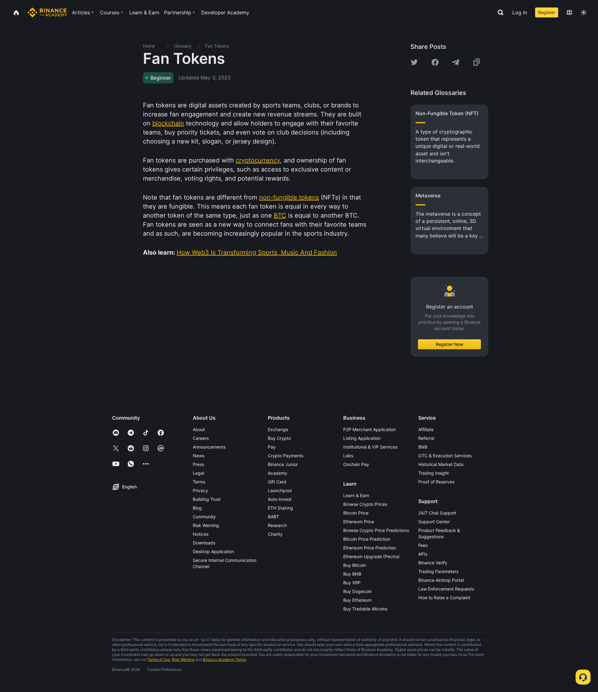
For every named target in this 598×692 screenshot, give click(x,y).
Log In (519, 12)
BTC (280, 215)
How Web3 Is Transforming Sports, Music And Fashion (257, 252)
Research (277, 525)
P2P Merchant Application (369, 429)
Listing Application (362, 438)
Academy (277, 473)
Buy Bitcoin (354, 565)
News (198, 455)
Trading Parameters (438, 571)
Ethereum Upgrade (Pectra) (371, 556)
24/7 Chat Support (437, 512)
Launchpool (280, 490)
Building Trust (207, 499)
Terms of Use (158, 659)
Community (204, 516)
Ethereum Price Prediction (369, 547)
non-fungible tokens (289, 197)
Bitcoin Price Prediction (366, 539)
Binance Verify (432, 562)
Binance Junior (283, 464)
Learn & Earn (356, 495)
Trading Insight (433, 473)
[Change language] (569, 12)
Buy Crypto (279, 438)
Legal (198, 473)
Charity (275, 534)
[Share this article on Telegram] (455, 62)
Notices (200, 534)
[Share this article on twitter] (414, 62)
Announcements (209, 447)
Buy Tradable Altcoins (365, 608)
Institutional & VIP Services (370, 447)
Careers (201, 438)
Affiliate (426, 429)
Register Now (449, 344)
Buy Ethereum (357, 600)
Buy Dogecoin (357, 591)
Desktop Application (213, 551)
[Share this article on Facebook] (435, 62)
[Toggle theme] (584, 12)
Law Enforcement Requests (446, 588)
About (199, 429)
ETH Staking (280, 508)
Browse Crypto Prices (365, 504)
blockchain (168, 123)
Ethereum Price (358, 521)
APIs (422, 554)
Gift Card (277, 481)
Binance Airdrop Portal (441, 580)
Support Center (434, 521)
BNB (422, 447)
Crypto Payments (285, 455)
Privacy (200, 490)
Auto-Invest (280, 499)
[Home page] (47, 12)
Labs (348, 455)
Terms (199, 481)
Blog (197, 508)
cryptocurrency (258, 160)
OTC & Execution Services (445, 455)
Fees (423, 545)
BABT (273, 516)
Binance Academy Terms (224, 659)
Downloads (204, 542)
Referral (426, 438)
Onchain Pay (356, 464)
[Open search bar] (498, 12)
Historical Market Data (440, 464)
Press (198, 464)
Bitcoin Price (355, 512)
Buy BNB (352, 574)
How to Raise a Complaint (444, 597)
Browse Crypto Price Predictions (376, 530)
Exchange (278, 429)
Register (546, 12)
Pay (272, 447)
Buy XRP (352, 582)
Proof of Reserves (436, 481)
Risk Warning (206, 525)
